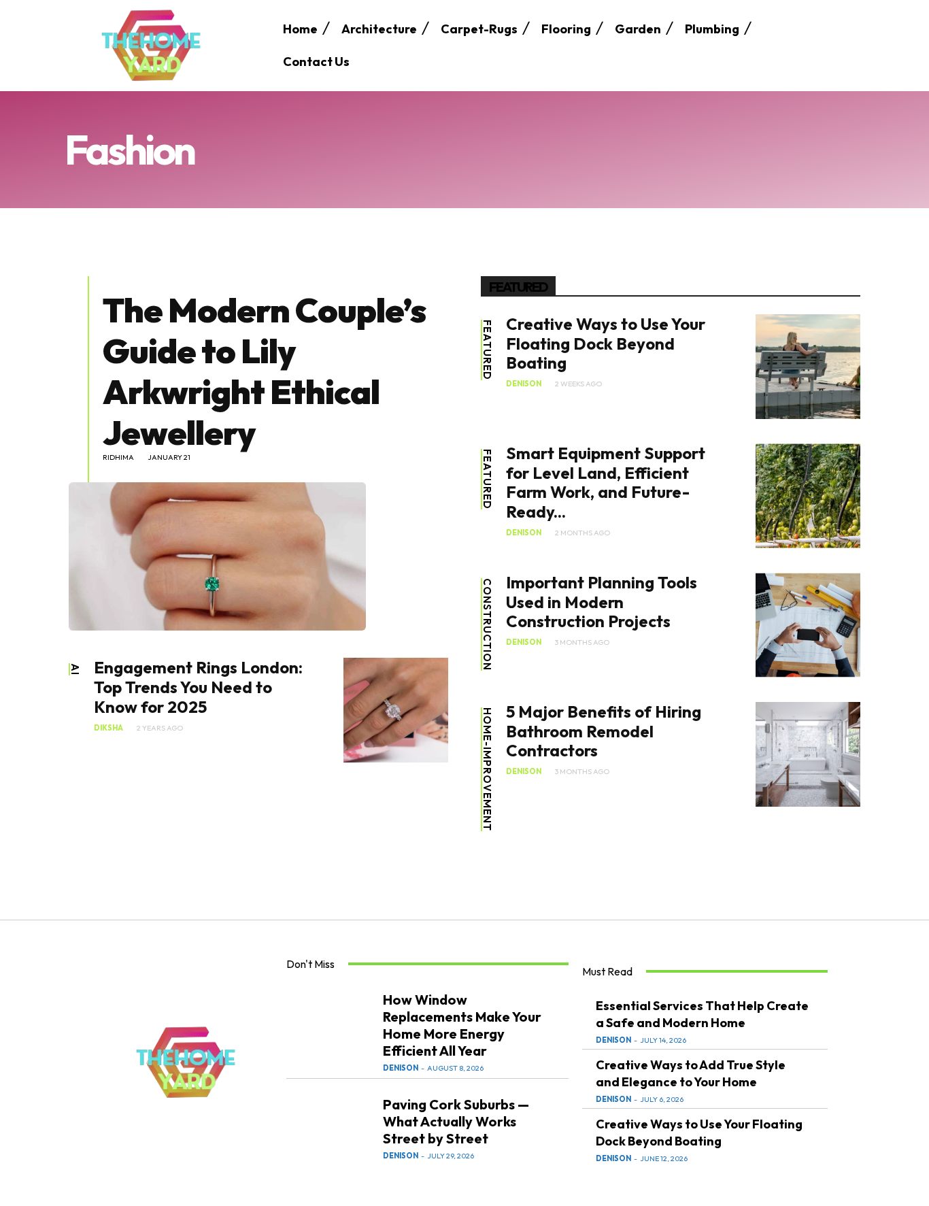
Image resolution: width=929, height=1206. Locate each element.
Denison (523, 384)
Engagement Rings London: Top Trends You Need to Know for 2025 (198, 687)
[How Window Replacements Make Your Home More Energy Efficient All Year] (331, 1031)
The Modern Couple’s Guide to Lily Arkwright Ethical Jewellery (264, 371)
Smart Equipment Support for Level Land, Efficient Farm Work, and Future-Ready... (605, 482)
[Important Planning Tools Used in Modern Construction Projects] (808, 625)
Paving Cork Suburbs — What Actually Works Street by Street (456, 1121)
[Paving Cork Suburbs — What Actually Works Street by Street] (331, 1127)
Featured (487, 350)
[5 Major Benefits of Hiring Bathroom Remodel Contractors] (808, 754)
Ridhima (118, 457)
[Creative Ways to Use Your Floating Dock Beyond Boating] (808, 366)
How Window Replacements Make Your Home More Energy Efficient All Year (462, 1025)
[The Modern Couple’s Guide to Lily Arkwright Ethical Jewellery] (217, 556)
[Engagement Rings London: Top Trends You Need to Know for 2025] (395, 710)
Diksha (108, 728)
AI (75, 669)
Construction (487, 624)
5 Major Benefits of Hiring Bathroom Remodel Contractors (603, 731)
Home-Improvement (487, 769)
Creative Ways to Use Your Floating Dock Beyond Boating (605, 343)
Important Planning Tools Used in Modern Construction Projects (601, 602)
